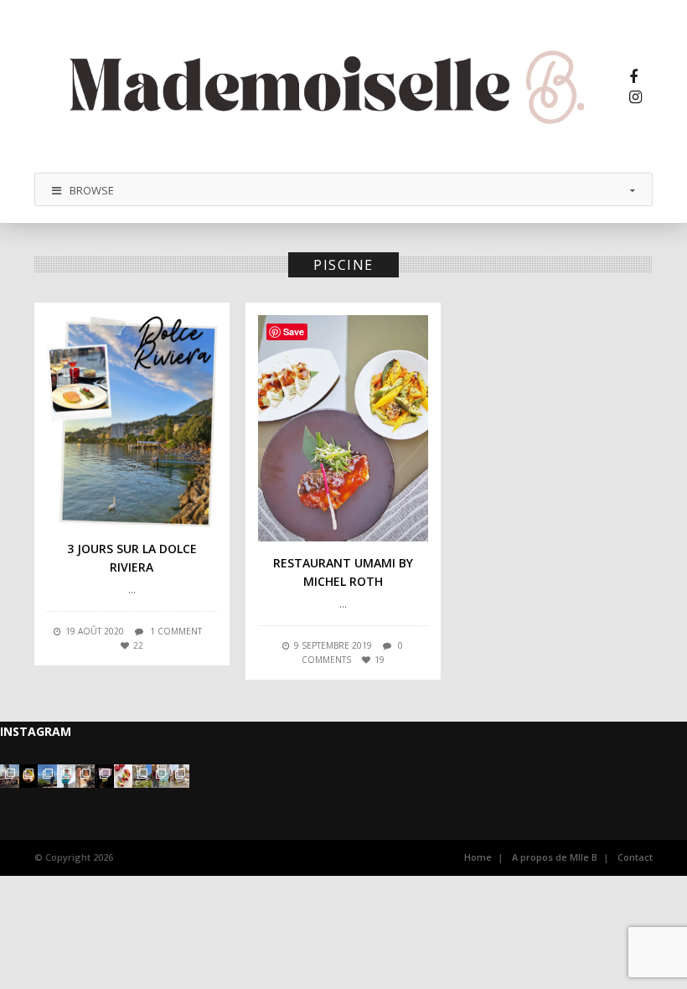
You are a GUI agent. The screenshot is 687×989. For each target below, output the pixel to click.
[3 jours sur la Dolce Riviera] (132, 421)
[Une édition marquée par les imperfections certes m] (9, 776)
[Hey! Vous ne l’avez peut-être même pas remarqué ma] (29, 776)
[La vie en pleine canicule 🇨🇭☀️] (47, 776)
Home (478, 857)
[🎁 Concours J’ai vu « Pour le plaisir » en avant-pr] (104, 776)
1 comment (176, 631)
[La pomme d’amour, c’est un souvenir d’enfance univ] (123, 776)
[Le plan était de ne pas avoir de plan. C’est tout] (85, 776)
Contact (635, 857)
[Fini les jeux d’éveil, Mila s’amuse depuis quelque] (179, 776)
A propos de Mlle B (554, 857)
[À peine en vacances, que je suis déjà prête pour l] (66, 776)
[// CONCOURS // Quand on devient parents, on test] (161, 776)
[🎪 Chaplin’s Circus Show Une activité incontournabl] (142, 776)
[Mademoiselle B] (330, 86)
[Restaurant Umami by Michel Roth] (343, 428)
